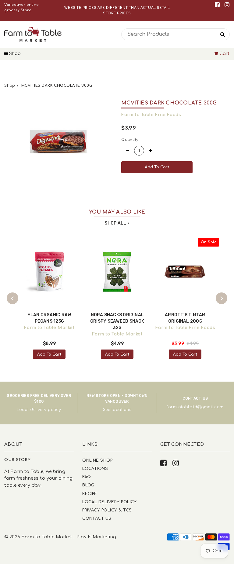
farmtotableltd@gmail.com (195, 407)
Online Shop (97, 460)
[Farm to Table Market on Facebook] (218, 5)
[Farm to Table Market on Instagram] (227, 5)
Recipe (89, 493)
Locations (95, 468)
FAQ (86, 476)
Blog (88, 485)
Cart (224, 53)
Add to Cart (49, 354)
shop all (115, 223)
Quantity (129, 140)
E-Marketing (102, 537)
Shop (14, 53)
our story (17, 459)
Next (221, 298)
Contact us (97, 518)
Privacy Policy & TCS (107, 510)
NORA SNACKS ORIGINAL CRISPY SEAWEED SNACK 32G (117, 321)
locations (121, 410)
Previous (12, 298)
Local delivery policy (39, 410)
